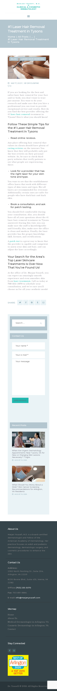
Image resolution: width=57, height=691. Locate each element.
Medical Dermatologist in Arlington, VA (28, 622)
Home (11, 36)
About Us (12, 618)
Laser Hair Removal (32, 59)
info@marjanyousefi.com (28, 598)
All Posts (23, 36)
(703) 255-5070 (23, 588)
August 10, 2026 (21, 460)
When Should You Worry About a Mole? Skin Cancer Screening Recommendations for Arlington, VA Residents (27, 488)
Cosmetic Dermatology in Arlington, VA (28, 625)
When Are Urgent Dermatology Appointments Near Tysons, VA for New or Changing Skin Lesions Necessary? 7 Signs (28, 453)
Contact (12, 629)
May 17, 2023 (16, 83)
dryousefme (33, 83)
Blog (14, 59)
